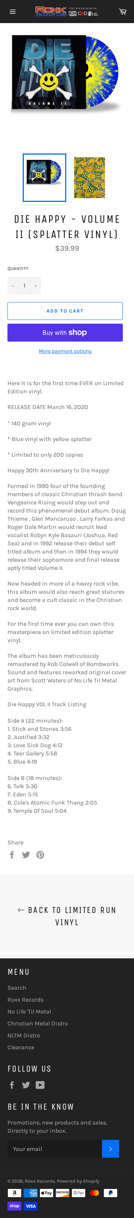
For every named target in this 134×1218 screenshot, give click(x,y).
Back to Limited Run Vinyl (71, 916)
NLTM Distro (23, 1035)
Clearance (20, 1047)
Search (16, 987)
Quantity (17, 268)
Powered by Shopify (78, 1181)
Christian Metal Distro (37, 1023)
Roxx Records (25, 999)
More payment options (65, 351)
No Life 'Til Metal (29, 1011)
